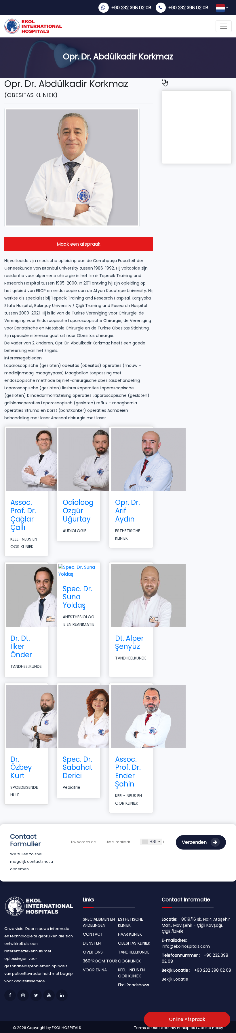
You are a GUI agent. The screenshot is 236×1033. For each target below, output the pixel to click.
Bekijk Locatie (175, 979)
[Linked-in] (62, 995)
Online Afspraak (187, 1019)
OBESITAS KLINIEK (134, 943)
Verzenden (195, 842)
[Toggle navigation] (224, 26)
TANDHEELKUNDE (133, 952)
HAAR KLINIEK (130, 934)
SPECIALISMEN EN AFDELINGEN (99, 922)
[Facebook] (10, 995)
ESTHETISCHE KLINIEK (130, 922)
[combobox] (151, 842)
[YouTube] (49, 995)
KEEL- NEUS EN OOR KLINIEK (131, 973)
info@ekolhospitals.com (186, 946)
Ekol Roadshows (133, 985)
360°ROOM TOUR (100, 961)
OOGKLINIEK (129, 961)
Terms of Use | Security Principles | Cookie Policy (178, 1027)
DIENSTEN (92, 943)
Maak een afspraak (78, 244)
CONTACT (93, 934)
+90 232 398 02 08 (131, 7)
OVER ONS (93, 952)
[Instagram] (23, 995)
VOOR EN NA (95, 970)
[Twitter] (36, 995)
